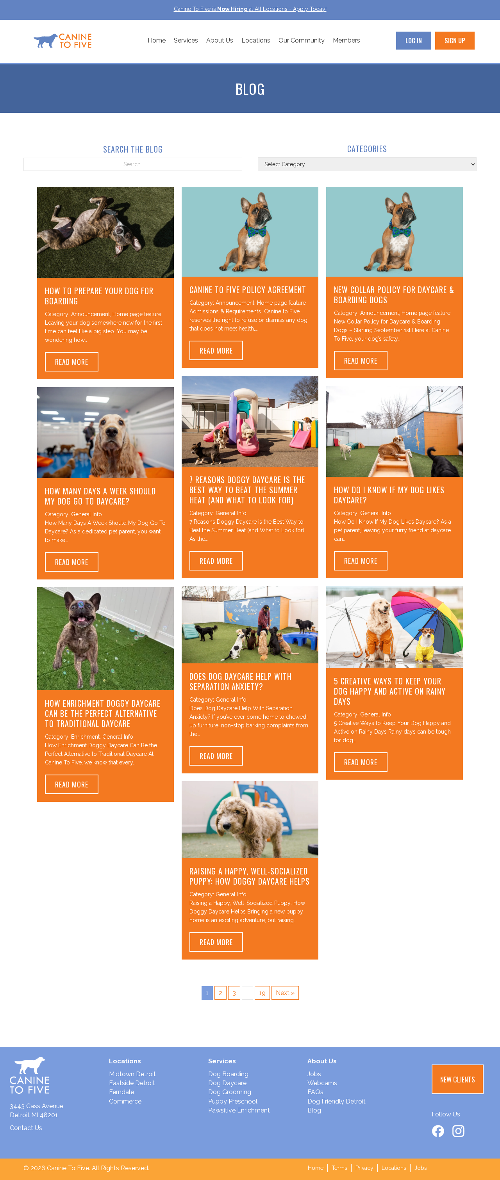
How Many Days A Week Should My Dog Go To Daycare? (100, 496)
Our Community (302, 40)
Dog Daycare (227, 1083)
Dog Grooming (229, 1092)
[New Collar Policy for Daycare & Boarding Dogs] (394, 231)
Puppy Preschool (232, 1101)
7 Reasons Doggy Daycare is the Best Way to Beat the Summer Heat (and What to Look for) (247, 490)
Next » (285, 993)
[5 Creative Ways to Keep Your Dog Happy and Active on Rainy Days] (394, 626)
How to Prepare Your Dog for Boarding (99, 296)
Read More (76, 361)
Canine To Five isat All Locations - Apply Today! (250, 9)
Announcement (90, 314)
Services (186, 40)
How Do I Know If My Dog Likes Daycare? (389, 495)
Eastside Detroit (132, 1083)
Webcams (322, 1083)
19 (262, 993)
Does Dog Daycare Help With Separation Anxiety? (240, 681)
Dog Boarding (228, 1074)
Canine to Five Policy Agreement (247, 289)
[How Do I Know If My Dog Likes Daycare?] (394, 431)
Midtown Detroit (132, 1074)
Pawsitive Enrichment (239, 1110)
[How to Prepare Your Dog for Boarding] (105, 231)
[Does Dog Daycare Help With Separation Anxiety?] (250, 624)
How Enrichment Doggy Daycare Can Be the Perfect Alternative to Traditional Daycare (103, 713)
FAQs (315, 1092)
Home (157, 40)
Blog (314, 1110)
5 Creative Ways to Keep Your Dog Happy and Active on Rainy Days (390, 691)
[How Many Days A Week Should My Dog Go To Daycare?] (105, 432)
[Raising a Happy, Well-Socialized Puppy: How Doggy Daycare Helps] (250, 819)
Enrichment (85, 737)
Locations (255, 40)
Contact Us (26, 1128)
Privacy (364, 1168)
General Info (231, 513)
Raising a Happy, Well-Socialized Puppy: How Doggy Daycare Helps (249, 876)
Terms (339, 1168)
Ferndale (121, 1092)
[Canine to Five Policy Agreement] (250, 231)
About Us (219, 40)
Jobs (314, 1074)
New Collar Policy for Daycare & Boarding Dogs (394, 295)
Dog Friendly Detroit (336, 1101)
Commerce (125, 1101)
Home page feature (136, 314)
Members (346, 40)
